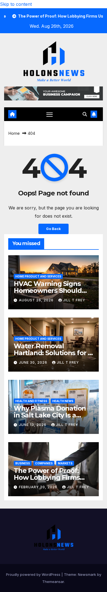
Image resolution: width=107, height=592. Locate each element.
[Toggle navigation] (50, 114)
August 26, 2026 (37, 300)
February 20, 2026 (38, 487)
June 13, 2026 (33, 425)
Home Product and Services (38, 276)
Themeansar (53, 581)
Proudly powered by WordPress (33, 574)
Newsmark (87, 574)
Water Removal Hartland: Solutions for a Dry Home (53, 353)
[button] (85, 114)
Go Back (53, 229)
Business (22, 463)
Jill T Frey (74, 300)
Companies (44, 463)
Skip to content (16, 4)
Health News (62, 401)
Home (14, 133)
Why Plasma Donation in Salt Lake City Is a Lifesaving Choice (50, 415)
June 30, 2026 (33, 362)
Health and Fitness (31, 401)
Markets (65, 463)
